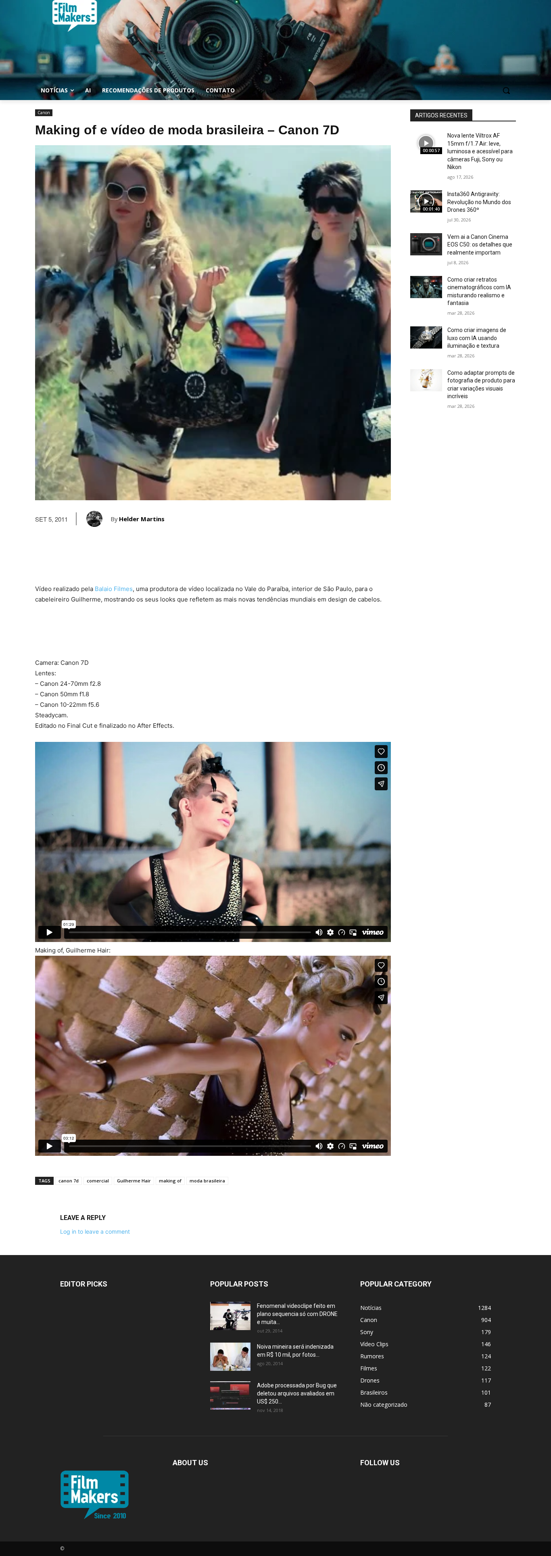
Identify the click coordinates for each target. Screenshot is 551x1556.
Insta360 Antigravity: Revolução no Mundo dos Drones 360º (479, 202)
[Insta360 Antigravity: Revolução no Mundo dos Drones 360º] (426, 201)
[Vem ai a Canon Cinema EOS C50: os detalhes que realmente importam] (426, 244)
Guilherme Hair (134, 1181)
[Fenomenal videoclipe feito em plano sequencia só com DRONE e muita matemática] (230, 1316)
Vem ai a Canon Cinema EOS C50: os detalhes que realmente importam (479, 245)
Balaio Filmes (114, 589)
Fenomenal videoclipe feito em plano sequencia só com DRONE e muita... (297, 1314)
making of (170, 1181)
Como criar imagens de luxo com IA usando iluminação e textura (476, 338)
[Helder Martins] (98, 519)
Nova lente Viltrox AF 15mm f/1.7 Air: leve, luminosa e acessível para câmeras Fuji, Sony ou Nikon (480, 151)
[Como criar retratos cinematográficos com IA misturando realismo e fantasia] (426, 287)
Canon (44, 112)
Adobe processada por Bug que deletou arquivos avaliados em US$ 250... (297, 1393)
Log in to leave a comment (95, 1231)
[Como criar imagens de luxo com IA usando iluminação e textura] (426, 337)
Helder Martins (142, 519)
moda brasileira (207, 1181)
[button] (506, 90)
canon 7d (68, 1181)
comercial (98, 1181)
